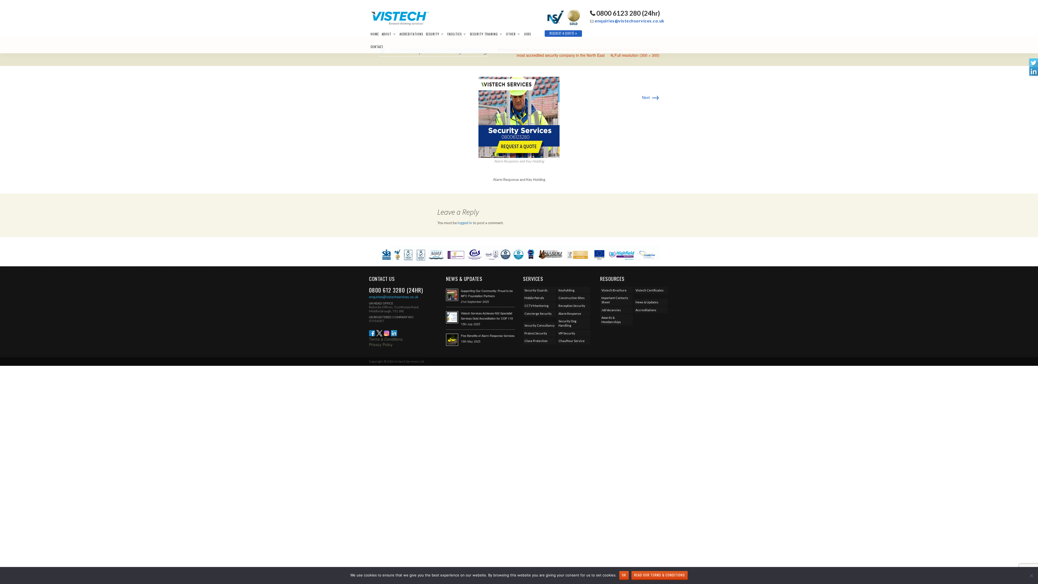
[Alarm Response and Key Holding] (519, 117)
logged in (465, 223)
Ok (624, 575)
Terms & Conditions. (386, 339)
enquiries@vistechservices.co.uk (629, 20)
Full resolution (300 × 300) (637, 55)
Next (651, 97)
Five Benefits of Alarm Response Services (487, 336)
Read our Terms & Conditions (659, 575)
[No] (1031, 575)
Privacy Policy (380, 344)
